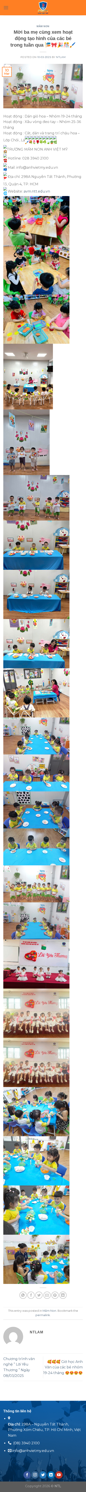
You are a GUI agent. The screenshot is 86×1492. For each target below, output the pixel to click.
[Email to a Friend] (47, 1295)
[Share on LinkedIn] (63, 1295)
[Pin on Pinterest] (55, 1295)
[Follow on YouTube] (59, 1475)
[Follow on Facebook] (27, 1475)
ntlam (60, 57)
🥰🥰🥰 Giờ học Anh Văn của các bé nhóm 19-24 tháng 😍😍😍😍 (63, 1367)
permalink (43, 1315)
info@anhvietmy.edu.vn (32, 1451)
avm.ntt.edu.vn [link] (37, 191)
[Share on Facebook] (31, 1295)
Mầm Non (43, 26)
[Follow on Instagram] (35, 1475)
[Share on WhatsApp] (23, 1295)
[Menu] (6, 7)
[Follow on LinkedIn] (51, 1475)
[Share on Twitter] (39, 1295)
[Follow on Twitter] (43, 1475)
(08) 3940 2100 (26, 1443)
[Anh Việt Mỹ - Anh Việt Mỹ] (43, 7)
